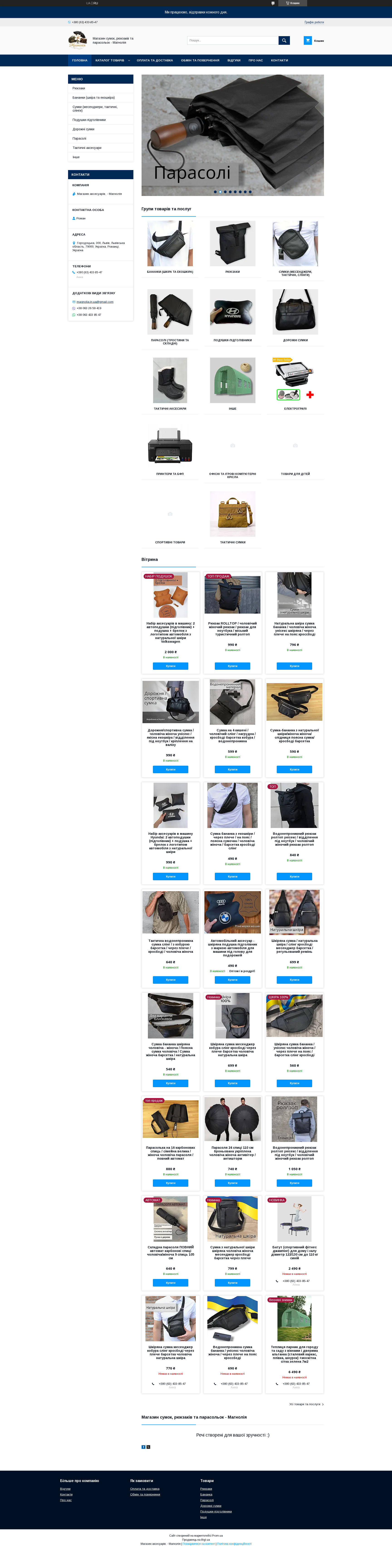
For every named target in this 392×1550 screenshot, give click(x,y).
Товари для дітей (295, 474)
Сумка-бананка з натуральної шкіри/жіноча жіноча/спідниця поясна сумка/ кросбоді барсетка (294, 735)
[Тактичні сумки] (232, 514)
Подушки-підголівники (233, 340)
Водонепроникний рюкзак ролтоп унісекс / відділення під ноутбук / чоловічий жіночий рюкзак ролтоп (294, 839)
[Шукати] (284, 40)
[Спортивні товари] (170, 514)
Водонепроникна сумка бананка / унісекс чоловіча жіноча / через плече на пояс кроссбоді (232, 1352)
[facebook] (143, 1448)
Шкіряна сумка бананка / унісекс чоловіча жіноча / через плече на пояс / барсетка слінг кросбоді (294, 1049)
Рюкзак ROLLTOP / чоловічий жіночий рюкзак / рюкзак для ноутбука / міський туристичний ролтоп (232, 629)
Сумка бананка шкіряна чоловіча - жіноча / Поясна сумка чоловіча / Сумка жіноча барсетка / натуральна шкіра (170, 1051)
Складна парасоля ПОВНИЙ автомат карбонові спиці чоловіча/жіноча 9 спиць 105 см (170, 1252)
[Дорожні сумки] (295, 312)
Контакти (279, 60)
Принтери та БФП (170, 474)
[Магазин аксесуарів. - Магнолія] (77, 48)
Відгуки (234, 60)
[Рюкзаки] (232, 243)
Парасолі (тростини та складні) (170, 342)
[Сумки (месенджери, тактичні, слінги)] (295, 243)
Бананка (206, 1494)
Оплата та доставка (155, 60)
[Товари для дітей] (295, 445)
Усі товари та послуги (304, 1404)
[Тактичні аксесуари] (170, 380)
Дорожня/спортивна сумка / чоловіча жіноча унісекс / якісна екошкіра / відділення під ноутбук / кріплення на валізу (170, 737)
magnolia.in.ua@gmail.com (95, 301)
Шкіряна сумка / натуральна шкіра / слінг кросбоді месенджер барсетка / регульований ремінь (295, 946)
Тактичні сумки (232, 542)
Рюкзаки (232, 271)
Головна (79, 60)
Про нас (256, 60)
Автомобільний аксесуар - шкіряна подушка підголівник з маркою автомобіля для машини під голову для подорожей (232, 948)
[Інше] (232, 380)
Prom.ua (217, 1535)
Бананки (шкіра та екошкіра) (170, 271)
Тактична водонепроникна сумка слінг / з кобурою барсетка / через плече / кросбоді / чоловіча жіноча (170, 946)
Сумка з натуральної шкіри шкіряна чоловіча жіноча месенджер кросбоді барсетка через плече (232, 1252)
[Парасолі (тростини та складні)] (170, 312)
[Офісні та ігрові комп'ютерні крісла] (232, 445)
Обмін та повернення (200, 60)
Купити (170, 666)
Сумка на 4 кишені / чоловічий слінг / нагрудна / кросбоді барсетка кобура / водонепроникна (232, 735)
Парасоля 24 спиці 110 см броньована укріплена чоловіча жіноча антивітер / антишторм (232, 1153)
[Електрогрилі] (295, 380)
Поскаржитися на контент (199, 1543)
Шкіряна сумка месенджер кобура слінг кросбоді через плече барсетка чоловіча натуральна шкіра (232, 1049)
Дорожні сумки (295, 340)
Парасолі (79, 138)
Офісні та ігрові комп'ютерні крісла (232, 475)
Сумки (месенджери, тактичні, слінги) (295, 273)
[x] (148, 1448)
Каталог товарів (110, 60)
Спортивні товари (170, 542)
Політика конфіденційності (234, 1543)
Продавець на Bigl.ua (196, 1539)
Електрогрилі (295, 408)
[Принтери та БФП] (170, 445)
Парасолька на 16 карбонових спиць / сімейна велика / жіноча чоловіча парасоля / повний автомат (170, 1153)
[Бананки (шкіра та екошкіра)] (170, 243)
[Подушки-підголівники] (232, 312)
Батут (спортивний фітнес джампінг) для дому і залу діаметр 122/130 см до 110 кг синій (294, 1252)
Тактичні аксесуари (170, 408)
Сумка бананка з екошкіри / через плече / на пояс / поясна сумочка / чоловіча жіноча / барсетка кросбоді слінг (232, 841)
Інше (232, 408)
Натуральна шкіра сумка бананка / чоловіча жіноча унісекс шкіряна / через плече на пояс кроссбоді (294, 629)
